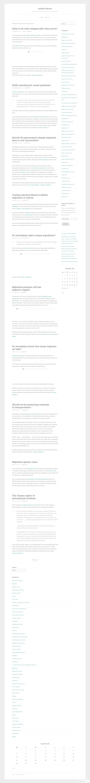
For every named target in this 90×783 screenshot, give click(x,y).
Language (63, 118)
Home (41, 17)
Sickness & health (66, 165)
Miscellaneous (65, 137)
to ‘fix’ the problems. (34, 185)
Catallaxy (27, 212)
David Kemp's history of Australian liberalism (24, 665)
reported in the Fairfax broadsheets (38, 479)
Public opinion (65, 153)
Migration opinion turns (24, 461)
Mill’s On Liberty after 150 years (69, 261)
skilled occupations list (40, 168)
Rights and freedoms (66, 159)
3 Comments (26, 87)
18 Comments (24, 501)
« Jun (62, 292)
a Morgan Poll (31, 468)
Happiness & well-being (67, 106)
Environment (64, 88)
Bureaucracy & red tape (67, 43)
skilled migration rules (45, 159)
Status (63, 174)
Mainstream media (66, 131)
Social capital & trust (66, 171)
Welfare (63, 196)
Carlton (63, 49)
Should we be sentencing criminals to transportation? (30, 406)
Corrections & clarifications (68, 64)
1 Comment (23, 292)
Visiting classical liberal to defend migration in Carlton (30, 196)
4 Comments (24, 464)
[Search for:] (68, 23)
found (18, 46)
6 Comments (24, 200)
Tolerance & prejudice (67, 184)
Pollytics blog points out (19, 356)
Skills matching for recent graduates (31, 85)
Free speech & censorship (68, 103)
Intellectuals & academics (68, 115)
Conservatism (65, 61)
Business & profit (65, 46)
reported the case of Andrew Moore (32, 414)
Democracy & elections (67, 76)
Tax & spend (64, 178)
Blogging (63, 37)
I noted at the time (51, 471)
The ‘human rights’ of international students (24, 497)
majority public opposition (33, 35)
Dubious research (65, 79)
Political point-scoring (67, 150)
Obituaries (64, 140)
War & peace (64, 193)
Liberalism (64, 125)
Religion (63, 156)
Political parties (65, 146)
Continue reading (37, 75)
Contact (47, 17)
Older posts (35, 560)
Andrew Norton (45, 8)
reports (26, 505)
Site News (64, 168)
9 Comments (26, 143)
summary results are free (40, 117)
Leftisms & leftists (66, 121)
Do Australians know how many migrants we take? (34, 348)
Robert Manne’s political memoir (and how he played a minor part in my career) (69, 249)
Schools (63, 162)
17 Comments (24, 410)
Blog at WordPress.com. (18, 774)
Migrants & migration (66, 134)
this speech (37, 505)
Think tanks (64, 181)
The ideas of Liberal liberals (68, 233)
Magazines (64, 128)
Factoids (63, 91)
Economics (64, 82)
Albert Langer (29, 215)
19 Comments (25, 238)
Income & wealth (65, 112)
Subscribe (65, 223)
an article (26, 248)
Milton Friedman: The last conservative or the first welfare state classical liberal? (69, 256)
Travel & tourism (65, 187)
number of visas (25, 172)
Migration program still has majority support (26, 288)
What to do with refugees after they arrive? (34, 28)
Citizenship (64, 52)
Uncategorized (65, 190)
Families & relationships (67, 94)
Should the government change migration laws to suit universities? (34, 139)
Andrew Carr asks (17, 92)
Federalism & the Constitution (69, 97)
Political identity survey (67, 143)
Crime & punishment (66, 67)
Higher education (65, 109)
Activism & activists (66, 34)
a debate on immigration (23, 208)
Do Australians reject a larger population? (33, 235)
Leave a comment (27, 31)
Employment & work (66, 85)
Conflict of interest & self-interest (21, 602)
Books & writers (65, 40)
